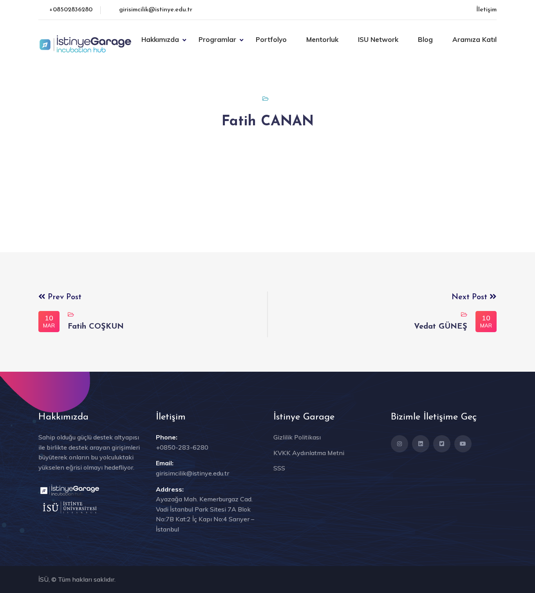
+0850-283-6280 (182, 447)
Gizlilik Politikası (297, 437)
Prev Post (63, 297)
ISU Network (378, 39)
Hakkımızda (160, 39)
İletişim (486, 10)
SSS (279, 468)
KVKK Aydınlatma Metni (308, 453)
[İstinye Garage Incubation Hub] (85, 43)
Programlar (217, 39)
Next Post (471, 297)
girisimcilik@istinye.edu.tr (155, 10)
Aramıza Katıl (474, 39)
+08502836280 (70, 10)
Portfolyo (271, 39)
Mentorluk (322, 39)
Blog (425, 39)
